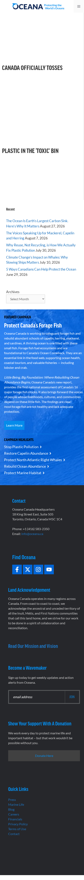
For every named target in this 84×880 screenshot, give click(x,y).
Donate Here (44, 756)
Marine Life (16, 804)
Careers (13, 814)
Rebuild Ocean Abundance (25, 466)
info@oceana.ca (32, 534)
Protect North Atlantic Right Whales (33, 459)
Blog (11, 809)
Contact (14, 834)
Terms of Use (17, 829)
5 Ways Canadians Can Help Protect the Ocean (41, 269)
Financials (15, 819)
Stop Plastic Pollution (21, 446)
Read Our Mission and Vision (33, 646)
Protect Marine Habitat (22, 473)
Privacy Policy (18, 824)
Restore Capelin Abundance (26, 453)
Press (12, 799)
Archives (12, 292)
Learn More (14, 425)
